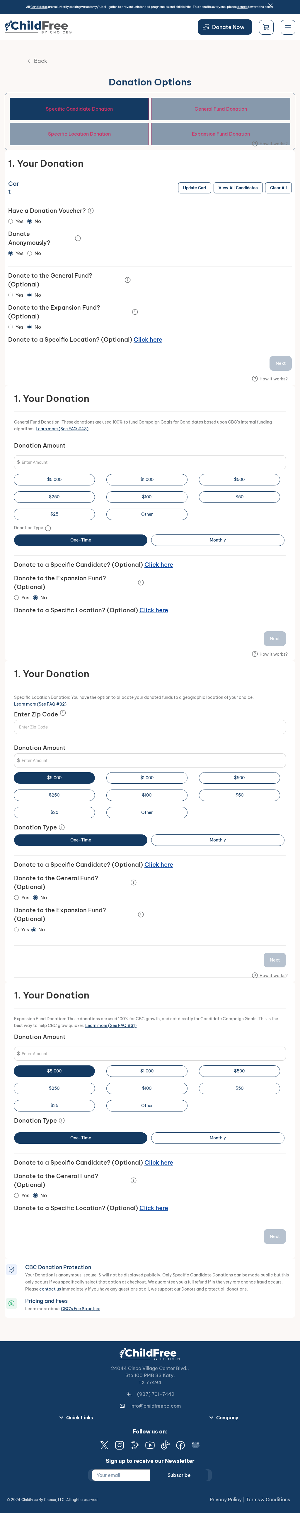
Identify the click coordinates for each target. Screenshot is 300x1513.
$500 (239, 479)
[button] (37, 61)
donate (242, 7)
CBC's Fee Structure (80, 1308)
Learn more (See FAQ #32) (40, 704)
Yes (19, 221)
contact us (50, 1289)
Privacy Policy (226, 1499)
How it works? (274, 143)
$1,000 (147, 479)
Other (147, 514)
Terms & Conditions (268, 1499)
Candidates (38, 7)
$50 (239, 497)
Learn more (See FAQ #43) (62, 428)
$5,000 (54, 479)
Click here (148, 339)
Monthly (218, 540)
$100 (146, 497)
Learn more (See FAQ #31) (111, 1025)
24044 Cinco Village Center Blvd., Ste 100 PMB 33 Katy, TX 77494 (150, 1375)
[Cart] (266, 27)
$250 (54, 497)
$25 (54, 514)
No (38, 221)
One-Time (80, 540)
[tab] (79, 109)
